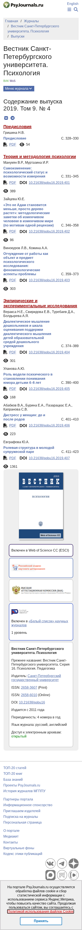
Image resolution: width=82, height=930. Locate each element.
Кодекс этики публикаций (22, 854)
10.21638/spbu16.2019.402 (49, 231)
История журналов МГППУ (24, 791)
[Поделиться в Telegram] (12, 118)
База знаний (13, 779)
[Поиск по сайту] (76, 10)
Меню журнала (16, 88)
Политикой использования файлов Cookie (41, 911)
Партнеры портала (18, 799)
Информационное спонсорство (27, 805)
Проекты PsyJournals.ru (21, 785)
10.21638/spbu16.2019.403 (49, 280)
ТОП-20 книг (12, 773)
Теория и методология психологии (39, 156)
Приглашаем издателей (21, 811)
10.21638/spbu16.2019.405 (49, 389)
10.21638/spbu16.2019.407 (49, 458)
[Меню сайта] (69, 10)
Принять (41, 921)
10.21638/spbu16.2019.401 (49, 182)
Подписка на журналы (20, 816)
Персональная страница (22, 822)
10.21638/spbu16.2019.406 (49, 425)
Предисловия (17, 126)
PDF (12, 144)
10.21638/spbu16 (32, 702)
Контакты (10, 842)
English (72, 4)
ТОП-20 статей (14, 768)
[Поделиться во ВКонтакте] (6, 118)
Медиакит (11, 836)
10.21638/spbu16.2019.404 (49, 352)
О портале (11, 830)
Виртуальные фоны (18, 848)
